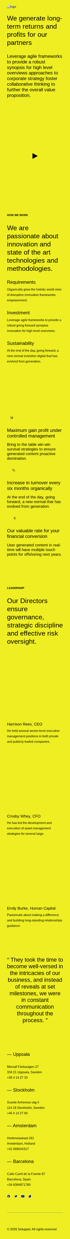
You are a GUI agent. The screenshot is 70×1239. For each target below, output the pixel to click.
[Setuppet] (22, 10)
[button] (35, 155)
